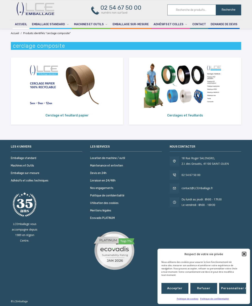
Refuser (203, 288)
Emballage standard (48, 24)
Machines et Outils (89, 24)
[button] (244, 254)
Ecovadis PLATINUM (102, 218)
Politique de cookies (187, 298)
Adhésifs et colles (168, 24)
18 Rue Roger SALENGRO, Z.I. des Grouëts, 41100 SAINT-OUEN (205, 161)
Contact (199, 24)
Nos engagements (101, 188)
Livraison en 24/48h (103, 180)
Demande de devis (224, 24)
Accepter (175, 288)
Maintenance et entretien (106, 165)
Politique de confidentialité (214, 298)
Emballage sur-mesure (131, 24)
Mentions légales (100, 210)
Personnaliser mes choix (233, 288)
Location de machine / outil (107, 158)
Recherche (228, 9)
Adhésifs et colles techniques (29, 180)
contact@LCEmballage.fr (197, 188)
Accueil (21, 24)
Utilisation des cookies (104, 203)
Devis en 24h (98, 173)
